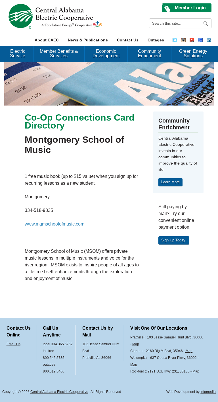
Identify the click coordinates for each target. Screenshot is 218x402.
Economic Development (106, 53)
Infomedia (208, 392)
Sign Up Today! (173, 240)
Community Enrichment (149, 53)
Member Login (190, 7)
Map (135, 344)
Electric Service (17, 53)
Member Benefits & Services (59, 53)
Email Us (13, 344)
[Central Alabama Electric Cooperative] (56, 16)
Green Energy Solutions (193, 53)
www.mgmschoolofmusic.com (54, 224)
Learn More (170, 182)
